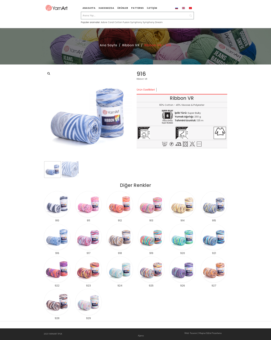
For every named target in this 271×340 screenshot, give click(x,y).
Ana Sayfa (108, 45)
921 (214, 253)
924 (119, 285)
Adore (104, 22)
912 (120, 220)
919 (151, 253)
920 (182, 253)
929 (88, 318)
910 (57, 220)
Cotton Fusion (122, 22)
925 (151, 285)
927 (214, 285)
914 (183, 220)
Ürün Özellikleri (146, 89)
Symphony (136, 22)
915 (214, 220)
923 (88, 285)
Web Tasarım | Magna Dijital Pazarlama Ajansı (180, 334)
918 (120, 253)
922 (57, 285)
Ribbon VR (130, 45)
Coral (111, 22)
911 (88, 220)
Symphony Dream (153, 22)
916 (57, 253)
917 (88, 253)
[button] (49, 73)
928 (57, 318)
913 (151, 220)
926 (182, 285)
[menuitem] (89, 7)
